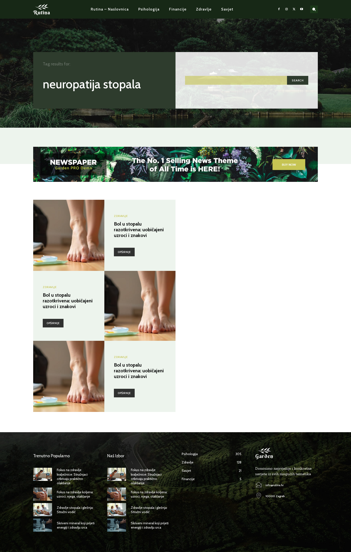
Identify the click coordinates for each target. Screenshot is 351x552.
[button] (314, 9)
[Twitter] (294, 9)
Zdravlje (121, 216)
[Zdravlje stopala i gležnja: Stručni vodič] (42, 509)
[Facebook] (279, 9)
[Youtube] (301, 9)
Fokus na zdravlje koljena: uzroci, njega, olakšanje (75, 494)
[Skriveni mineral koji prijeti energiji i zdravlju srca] (42, 525)
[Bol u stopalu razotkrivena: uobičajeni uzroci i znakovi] (68, 235)
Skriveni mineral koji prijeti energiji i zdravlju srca (76, 525)
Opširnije (124, 252)
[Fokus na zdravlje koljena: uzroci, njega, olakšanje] (42, 494)
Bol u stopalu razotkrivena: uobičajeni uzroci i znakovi (139, 229)
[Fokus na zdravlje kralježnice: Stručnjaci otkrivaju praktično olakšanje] (42, 474)
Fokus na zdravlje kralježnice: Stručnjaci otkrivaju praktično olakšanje (72, 476)
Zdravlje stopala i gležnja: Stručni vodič (75, 509)
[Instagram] (286, 9)
